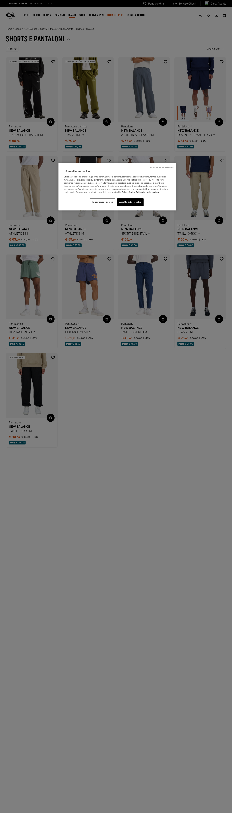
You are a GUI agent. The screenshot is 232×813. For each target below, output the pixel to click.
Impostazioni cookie (102, 202)
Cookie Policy (121, 192)
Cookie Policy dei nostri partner (144, 192)
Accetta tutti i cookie (130, 202)
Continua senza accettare (161, 167)
